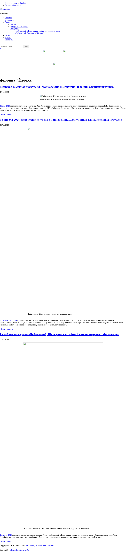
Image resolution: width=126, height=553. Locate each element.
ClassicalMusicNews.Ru (19, 550)
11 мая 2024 (5, 106)
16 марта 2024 (6, 535)
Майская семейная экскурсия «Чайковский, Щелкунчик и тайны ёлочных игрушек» (57, 86)
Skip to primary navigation (15, 3)
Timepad (51, 545)
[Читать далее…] (7, 114)
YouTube (42, 545)
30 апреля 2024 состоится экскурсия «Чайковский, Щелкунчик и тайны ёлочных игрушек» (61, 119)
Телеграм (34, 545)
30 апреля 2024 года (8, 320)
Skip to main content (13, 5)
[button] (5, 42)
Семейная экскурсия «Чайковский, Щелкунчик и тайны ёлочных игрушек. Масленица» (59, 334)
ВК (26, 545)
